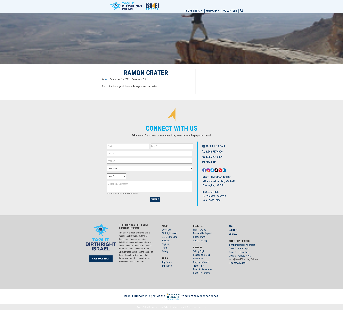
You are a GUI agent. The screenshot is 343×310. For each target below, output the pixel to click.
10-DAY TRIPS (192, 10)
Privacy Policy (133, 193)
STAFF (232, 226)
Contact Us (201, 307)
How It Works (199, 229)
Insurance (198, 258)
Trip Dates (167, 262)
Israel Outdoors (169, 236)
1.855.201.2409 (214, 157)
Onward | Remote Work (240, 255)
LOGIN (232, 230)
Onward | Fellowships (239, 252)
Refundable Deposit (202, 233)
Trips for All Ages (237, 262)
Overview (166, 229)
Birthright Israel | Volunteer (242, 244)
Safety (165, 251)
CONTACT (233, 233)
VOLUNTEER (230, 10)
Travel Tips (198, 265)
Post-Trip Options (201, 273)
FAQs (164, 247)
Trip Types (167, 265)
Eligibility (166, 244)
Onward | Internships (239, 248)
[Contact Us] (242, 11)
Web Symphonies (189, 307)
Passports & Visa (201, 254)
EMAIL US (210, 162)
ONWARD (211, 10)
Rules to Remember (202, 269)
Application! (199, 240)
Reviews (166, 240)
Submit (155, 199)
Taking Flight (199, 251)
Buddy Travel (199, 236)
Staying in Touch (201, 262)
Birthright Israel (169, 233)
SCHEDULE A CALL (215, 146)
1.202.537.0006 (214, 151)
